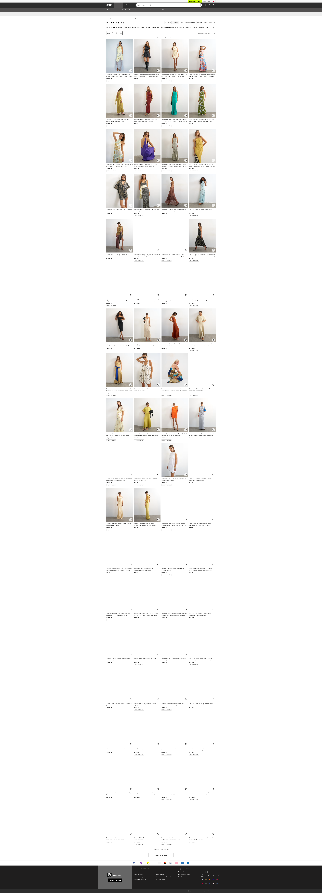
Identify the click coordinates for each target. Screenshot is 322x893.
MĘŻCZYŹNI (128, 5)
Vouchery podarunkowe (184, 874)
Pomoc (136, 872)
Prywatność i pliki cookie (195, 891)
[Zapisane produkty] (209, 5)
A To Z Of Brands (127, 18)
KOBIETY (118, 5)
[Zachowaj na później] (131, 70)
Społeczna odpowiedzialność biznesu (165, 877)
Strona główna (110, 18)
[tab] (109, 10)
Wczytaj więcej (161, 855)
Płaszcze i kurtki (202, 22)
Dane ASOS (185, 891)
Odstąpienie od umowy (140, 879)
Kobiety (118, 18)
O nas (157, 872)
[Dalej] (214, 22)
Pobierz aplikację (182, 872)
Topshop (136, 18)
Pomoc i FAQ (206, 1)
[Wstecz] (163, 22)
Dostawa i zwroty (139, 877)
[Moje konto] (205, 5)
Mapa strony (138, 882)
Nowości (168, 22)
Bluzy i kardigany (190, 22)
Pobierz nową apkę (194, 1)
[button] (202, 879)
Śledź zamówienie (139, 874)
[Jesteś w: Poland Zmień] (213, 1)
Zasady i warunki (205, 891)
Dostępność (213, 891)
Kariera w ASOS (160, 874)
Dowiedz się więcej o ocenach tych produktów (160, 37)
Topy (181, 22)
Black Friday (181, 877)
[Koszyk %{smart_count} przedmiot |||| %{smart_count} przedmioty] (213, 5)
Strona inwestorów (160, 879)
